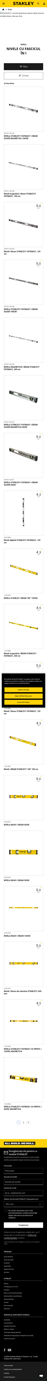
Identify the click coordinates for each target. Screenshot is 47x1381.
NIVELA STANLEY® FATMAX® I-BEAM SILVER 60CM (21, 483)
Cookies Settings (23, 689)
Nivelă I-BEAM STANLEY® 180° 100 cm (21, 769)
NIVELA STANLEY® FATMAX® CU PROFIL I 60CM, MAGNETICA (23, 1108)
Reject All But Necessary (23, 696)
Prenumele (8, 1166)
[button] (4, 1350)
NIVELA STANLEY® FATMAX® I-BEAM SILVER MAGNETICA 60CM (21, 426)
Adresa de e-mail (10, 1188)
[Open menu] (3, 3)
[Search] (38, 3)
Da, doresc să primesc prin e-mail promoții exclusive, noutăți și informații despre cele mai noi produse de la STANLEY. (22, 1214)
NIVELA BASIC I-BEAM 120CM (17, 936)
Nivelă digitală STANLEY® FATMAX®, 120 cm (22, 541)
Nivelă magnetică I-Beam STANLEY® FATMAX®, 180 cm (20, 195)
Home (3, 9)
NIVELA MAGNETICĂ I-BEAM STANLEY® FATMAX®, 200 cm (22, 368)
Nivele (10, 9)
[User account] (44, 3)
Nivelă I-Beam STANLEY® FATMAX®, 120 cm (22, 252)
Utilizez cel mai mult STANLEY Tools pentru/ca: (21, 1199)
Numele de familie (10, 1177)
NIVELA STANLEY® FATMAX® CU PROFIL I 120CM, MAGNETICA (23, 1050)
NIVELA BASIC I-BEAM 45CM (16, 825)
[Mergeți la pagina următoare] (28, 1122)
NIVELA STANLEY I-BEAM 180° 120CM (20, 598)
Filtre (25, 66)
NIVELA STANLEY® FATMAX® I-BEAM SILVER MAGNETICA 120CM (21, 137)
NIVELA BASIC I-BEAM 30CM (16, 880)
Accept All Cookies (23, 702)
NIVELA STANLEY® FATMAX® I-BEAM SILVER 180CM (21, 310)
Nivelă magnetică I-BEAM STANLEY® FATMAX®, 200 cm (20, 654)
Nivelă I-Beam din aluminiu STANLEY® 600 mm (22, 992)
